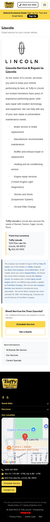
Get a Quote (25, 332)
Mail (40, 516)
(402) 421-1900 (11, 469)
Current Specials (13, 360)
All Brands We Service (16, 350)
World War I (34, 270)
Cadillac (30, 267)
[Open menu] (44, 5)
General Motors (30, 273)
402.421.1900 (17, 249)
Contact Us (9, 490)
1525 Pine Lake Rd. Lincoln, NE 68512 (17, 243)
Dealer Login (30, 516)
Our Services (12, 355)
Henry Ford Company (15, 270)
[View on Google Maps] (25, 441)
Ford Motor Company (14, 285)
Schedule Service (25, 324)
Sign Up (32, 16)
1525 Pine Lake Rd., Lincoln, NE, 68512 (20, 478)
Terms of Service (30, 505)
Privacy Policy (13, 505)
